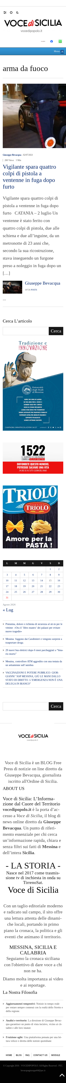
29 (50, 592)
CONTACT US (40, 1055)
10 (7, 580)
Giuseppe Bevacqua (12, 155)
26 (24, 592)
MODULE (55, 1055)
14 (41, 580)
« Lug (8, 609)
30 (59, 592)
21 (41, 586)
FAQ (27, 1055)
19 (24, 586)
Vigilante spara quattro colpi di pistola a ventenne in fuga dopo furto (29, 176)
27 (33, 592)
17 (7, 586)
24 (7, 592)
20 (33, 586)
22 (50, 586)
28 (41, 592)
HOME (9, 1055)
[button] (6, 12)
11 (15, 580)
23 (59, 586)
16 (59, 580)
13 (33, 580)
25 (15, 592)
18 (15, 586)
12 (24, 580)
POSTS (34, 290)
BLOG (19, 1055)
